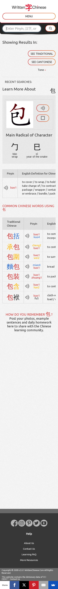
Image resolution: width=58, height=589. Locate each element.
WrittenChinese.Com (34, 570)
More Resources (29, 560)
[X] (24, 585)
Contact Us (29, 548)
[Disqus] (29, 385)
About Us (29, 543)
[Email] (43, 585)
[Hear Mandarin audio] (42, 108)
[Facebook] (14, 585)
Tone (41, 69)
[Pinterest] (34, 585)
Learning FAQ (29, 554)
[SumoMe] (53, 585)
